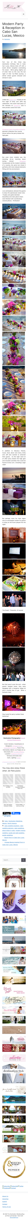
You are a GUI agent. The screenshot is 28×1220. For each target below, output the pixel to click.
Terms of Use (6, 1207)
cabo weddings (19, 828)
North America (12, 823)
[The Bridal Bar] (14, 1040)
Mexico (4, 823)
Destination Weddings (15, 821)
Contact (4, 1204)
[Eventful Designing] (14, 1110)
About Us (5, 1196)
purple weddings (7, 835)
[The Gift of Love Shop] (14, 1119)
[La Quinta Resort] (14, 1051)
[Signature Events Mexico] (14, 960)
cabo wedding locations (11, 826)
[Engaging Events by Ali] (14, 1129)
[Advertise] (14, 1058)
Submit (4, 1201)
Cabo (6, 821)
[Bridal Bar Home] (14, 1090)
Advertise (5, 1199)
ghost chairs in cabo (8, 830)
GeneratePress (14, 1217)
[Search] (23, 860)
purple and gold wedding (16, 833)
